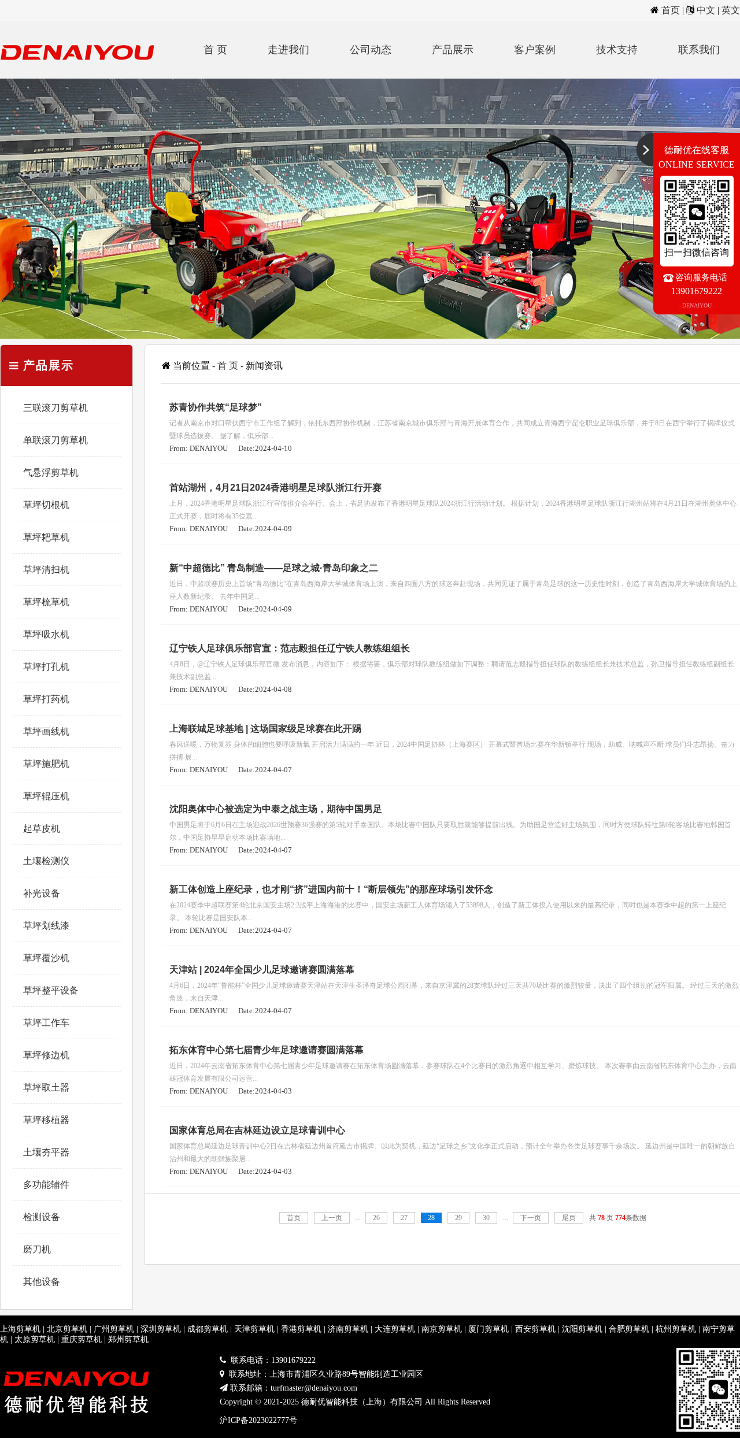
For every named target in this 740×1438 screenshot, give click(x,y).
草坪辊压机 (46, 796)
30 (486, 1218)
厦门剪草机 (488, 1329)
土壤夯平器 (46, 1152)
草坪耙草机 (46, 537)
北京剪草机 (67, 1329)
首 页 (215, 49)
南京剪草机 (441, 1329)
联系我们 (699, 49)
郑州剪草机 (128, 1339)
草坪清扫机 (46, 570)
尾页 (569, 1218)
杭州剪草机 (676, 1329)
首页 (670, 10)
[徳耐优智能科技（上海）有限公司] (81, 75)
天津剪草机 (254, 1329)
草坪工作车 (46, 1023)
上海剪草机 (20, 1329)
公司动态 (370, 49)
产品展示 (452, 49)
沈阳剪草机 (582, 1329)
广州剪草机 (114, 1329)
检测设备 (41, 1217)
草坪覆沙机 (46, 958)
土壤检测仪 (46, 861)
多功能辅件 (46, 1184)
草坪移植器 (46, 1120)
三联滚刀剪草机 (55, 408)
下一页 (530, 1218)
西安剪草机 (535, 1329)
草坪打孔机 (46, 667)
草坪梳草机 (46, 602)
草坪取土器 (46, 1087)
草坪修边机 (46, 1055)
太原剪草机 (34, 1339)
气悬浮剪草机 (51, 472)
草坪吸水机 (46, 634)
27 (404, 1218)
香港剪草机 (301, 1329)
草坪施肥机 (46, 764)
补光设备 (41, 893)
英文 (731, 10)
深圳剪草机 (160, 1329)
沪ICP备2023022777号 (258, 1420)
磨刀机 (37, 1249)
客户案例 (535, 49)
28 (431, 1218)
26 (376, 1218)
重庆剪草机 (81, 1339)
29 (458, 1218)
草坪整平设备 (51, 990)
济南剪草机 (348, 1329)
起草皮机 (41, 828)
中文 (706, 10)
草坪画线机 (46, 731)
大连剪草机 (395, 1329)
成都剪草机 (207, 1329)
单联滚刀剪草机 (55, 440)
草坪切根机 (46, 505)
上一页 (331, 1218)
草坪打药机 (46, 699)
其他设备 (41, 1282)
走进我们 (288, 49)
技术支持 (617, 49)
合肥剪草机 (629, 1329)
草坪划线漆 (46, 926)
